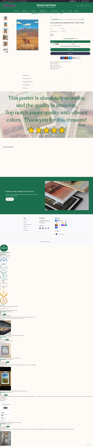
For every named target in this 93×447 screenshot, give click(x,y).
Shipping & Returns (28, 82)
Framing (62, 28)
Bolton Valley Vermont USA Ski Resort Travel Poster (13, 335)
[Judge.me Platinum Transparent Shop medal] (46, 277)
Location (34, 11)
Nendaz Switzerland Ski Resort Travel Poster (12, 422)
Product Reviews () (5, 306)
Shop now (9, 199)
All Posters (16, 11)
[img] (3, 311)
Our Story (25, 88)
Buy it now (70, 53)
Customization (26, 85)
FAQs (25, 228)
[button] (4, 248)
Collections (25, 11)
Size (51, 28)
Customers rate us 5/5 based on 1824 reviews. (48, 13)
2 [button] (0, 446)
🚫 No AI (69, 11)
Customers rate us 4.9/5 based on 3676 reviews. (69, 19)
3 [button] (1, 446)
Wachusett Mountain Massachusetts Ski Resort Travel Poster (15, 391)
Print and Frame (27, 78)
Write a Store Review (4, 257)
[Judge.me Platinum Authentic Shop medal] (46, 270)
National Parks (43, 11)
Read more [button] (2, 319)
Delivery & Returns (27, 224)
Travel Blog (26, 230)
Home (51, 17)
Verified (1, 305)
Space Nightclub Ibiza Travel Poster (10, 310)
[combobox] (9, 5)
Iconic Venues (54, 11)
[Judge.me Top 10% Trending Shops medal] (46, 300)
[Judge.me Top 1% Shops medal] (46, 293)
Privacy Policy (26, 226)
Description (26, 75)
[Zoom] (27, 34)
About (63, 11)
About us (25, 220)
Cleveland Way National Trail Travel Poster (11, 358)
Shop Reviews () (14, 306)
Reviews (77, 11)
